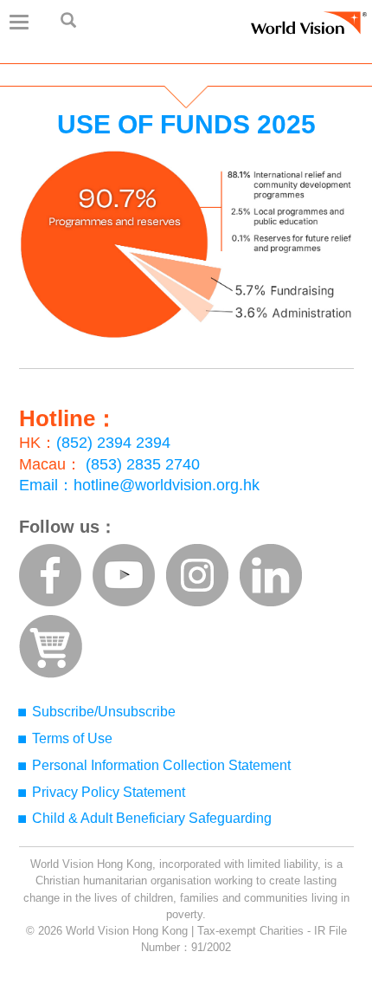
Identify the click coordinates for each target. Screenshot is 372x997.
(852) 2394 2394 (113, 442)
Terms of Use (72, 738)
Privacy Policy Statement (108, 792)
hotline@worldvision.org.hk (167, 485)
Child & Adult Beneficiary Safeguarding (152, 818)
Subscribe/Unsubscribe (104, 711)
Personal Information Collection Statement (161, 765)
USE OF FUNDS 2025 (186, 124)
